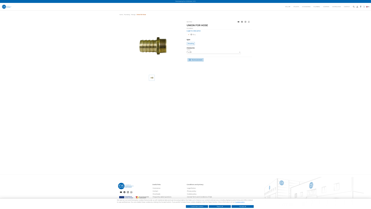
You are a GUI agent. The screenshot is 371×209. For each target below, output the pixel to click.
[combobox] (214, 52)
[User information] (357, 7)
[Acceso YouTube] (238, 22)
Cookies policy (240, 202)
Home (121, 14)
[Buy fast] (360, 7)
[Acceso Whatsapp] (249, 22)
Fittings (133, 14)
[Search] (354, 7)
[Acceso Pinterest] (242, 22)
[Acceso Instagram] (245, 22)
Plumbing (127, 14)
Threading (191, 43)
